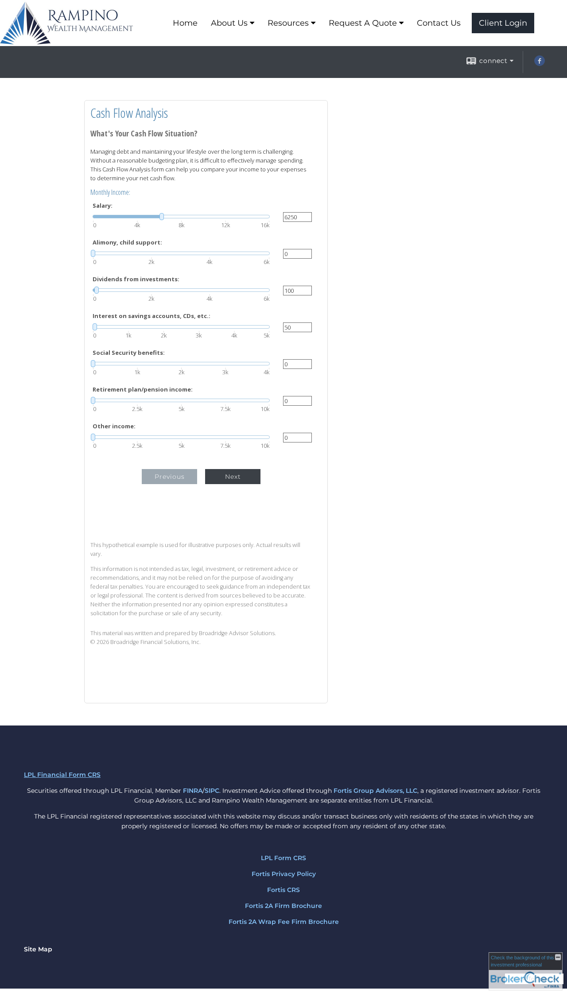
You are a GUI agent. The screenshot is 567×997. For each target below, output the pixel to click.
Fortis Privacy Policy (284, 874)
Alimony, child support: (127, 242)
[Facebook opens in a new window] (539, 64)
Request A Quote (363, 23)
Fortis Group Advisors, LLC (375, 791)
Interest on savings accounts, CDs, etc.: (151, 316)
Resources (288, 23)
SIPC (212, 791)
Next (233, 477)
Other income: (114, 426)
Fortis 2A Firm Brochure (283, 906)
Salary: (103, 206)
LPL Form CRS (283, 858)
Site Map (38, 949)
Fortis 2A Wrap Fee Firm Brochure (284, 922)
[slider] (181, 216)
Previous (170, 477)
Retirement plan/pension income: (143, 389)
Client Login (503, 23)
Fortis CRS (283, 890)
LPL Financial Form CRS (62, 775)
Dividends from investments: (136, 279)
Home (185, 23)
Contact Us (439, 23)
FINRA (192, 791)
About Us (229, 23)
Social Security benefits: (129, 353)
